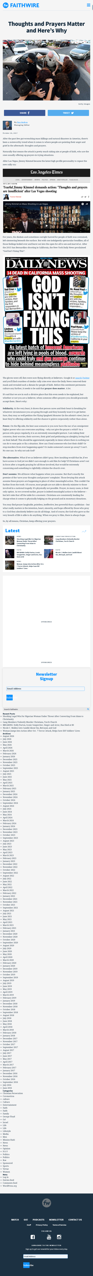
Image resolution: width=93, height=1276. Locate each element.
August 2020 (8, 945)
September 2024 (10, 803)
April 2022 (7, 887)
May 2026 (7, 745)
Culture (6, 1102)
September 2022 (10, 873)
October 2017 (9, 1044)
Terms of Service (59, 1225)
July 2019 (7, 983)
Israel (5, 1122)
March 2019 (8, 995)
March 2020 (8, 960)
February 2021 (9, 928)
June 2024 (7, 812)
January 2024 (9, 826)
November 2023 (10, 832)
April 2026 (7, 748)
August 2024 (8, 806)
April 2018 (7, 1027)
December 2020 (10, 934)
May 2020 (7, 954)
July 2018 (7, 1018)
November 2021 (10, 902)
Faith (5, 1108)
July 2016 (7, 1085)
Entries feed (8, 1180)
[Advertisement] (46, 605)
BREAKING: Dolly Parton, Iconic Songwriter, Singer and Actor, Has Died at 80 (38, 725)
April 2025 (7, 783)
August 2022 (8, 876)
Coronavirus (8, 1096)
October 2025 (9, 765)
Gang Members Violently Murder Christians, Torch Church (30, 722)
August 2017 (8, 1050)
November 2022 (10, 867)
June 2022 (7, 881)
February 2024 (9, 823)
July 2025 (7, 774)
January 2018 (9, 1036)
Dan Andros (22, 122)
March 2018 (8, 1030)
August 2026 (8, 736)
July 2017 (7, 1053)
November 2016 (10, 1076)
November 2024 (10, 797)
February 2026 (9, 753)
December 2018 (10, 1004)
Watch (15, 1219)
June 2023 (7, 847)
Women (6, 1172)
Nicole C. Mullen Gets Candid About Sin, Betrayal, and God (29, 728)
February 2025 (9, 788)
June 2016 (7, 1088)
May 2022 (7, 884)
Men (5, 1137)
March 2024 (8, 820)
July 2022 (7, 879)
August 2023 (8, 841)
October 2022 (9, 870)
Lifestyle (7, 1131)
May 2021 (7, 919)
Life (4, 1125)
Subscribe (9, 697)
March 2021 (8, 925)
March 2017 (8, 1065)
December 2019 (10, 969)
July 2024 (7, 809)
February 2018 (9, 1033)
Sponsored (8, 1163)
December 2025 (10, 759)
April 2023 (7, 852)
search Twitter (82, 378)
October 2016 (9, 1079)
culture (6, 1099)
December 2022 (10, 864)
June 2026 (7, 742)
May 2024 (7, 815)
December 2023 (10, 829)
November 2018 (10, 1006)
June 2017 (7, 1056)
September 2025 (10, 768)
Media (6, 1134)
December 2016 (10, 1073)
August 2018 (8, 1015)
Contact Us (75, 1219)
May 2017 (7, 1059)
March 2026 (8, 751)
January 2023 (9, 861)
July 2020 (7, 948)
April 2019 (7, 992)
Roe (4, 1160)
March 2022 (8, 890)
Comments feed (10, 1183)
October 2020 (9, 940)
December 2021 (10, 899)
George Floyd (9, 1116)
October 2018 (9, 1009)
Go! (4, 1119)
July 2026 (7, 739)
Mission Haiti (9, 1140)
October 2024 (9, 800)
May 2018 (7, 1024)
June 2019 (7, 986)
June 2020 (7, 951)
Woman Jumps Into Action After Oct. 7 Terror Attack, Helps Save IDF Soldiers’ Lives (41, 731)
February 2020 (9, 963)
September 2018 (10, 1012)
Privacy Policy (42, 1225)
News (5, 1143)
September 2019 (10, 977)
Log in (5, 1177)
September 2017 (10, 1047)
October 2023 (9, 835)
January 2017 (9, 1070)
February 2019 (9, 998)
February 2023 (9, 858)
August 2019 (8, 980)
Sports (6, 1166)
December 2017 (10, 1038)
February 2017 (9, 1068)
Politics (6, 1154)
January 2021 (9, 931)
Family (6, 1114)
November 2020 (10, 937)
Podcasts (38, 1219)
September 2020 (10, 942)
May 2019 (7, 989)
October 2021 (9, 905)
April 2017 (7, 1062)
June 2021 (7, 916)
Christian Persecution (13, 1093)
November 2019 (10, 972)
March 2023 (8, 855)
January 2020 (9, 966)
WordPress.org (10, 1186)
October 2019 (9, 974)
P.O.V (5, 1151)
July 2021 (7, 913)
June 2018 (7, 1021)
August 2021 (8, 911)
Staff (29, 1225)
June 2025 (7, 777)
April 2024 (7, 817)
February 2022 (9, 893)
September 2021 (10, 908)
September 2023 (10, 838)
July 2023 (7, 844)
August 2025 (8, 771)
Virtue (6, 1169)
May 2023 (7, 849)
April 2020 (7, 957)
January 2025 (9, 791)
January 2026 (9, 756)
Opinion (6, 1148)
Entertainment (9, 1105)
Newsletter (56, 1219)
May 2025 (7, 780)
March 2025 (8, 785)
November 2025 (10, 762)
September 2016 (10, 1082)
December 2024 (10, 794)
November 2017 (10, 1041)
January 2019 (9, 1001)
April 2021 (7, 922)
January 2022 (9, 896)
